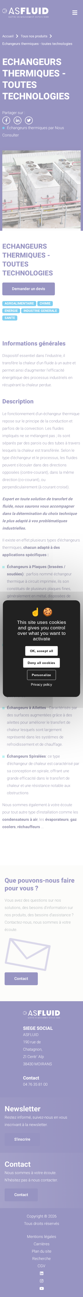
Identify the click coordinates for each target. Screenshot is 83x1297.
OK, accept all (41, 651)
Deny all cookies (41, 663)
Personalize (41, 675)
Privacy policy (41, 684)
